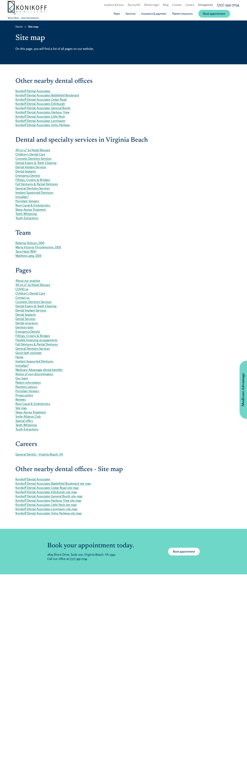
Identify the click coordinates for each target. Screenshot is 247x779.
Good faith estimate (28, 353)
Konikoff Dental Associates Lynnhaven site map (46, 509)
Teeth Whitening (26, 214)
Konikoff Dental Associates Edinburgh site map (46, 492)
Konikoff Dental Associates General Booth (42, 108)
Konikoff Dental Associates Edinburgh (40, 104)
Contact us (22, 297)
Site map (21, 408)
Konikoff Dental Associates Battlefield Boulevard (47, 95)
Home (19, 26)
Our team (21, 378)
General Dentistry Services (32, 188)
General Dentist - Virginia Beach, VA (39, 454)
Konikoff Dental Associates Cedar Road (41, 99)
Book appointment (186, 551)
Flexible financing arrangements (36, 340)
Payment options (26, 387)
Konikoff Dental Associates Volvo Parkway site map (48, 513)
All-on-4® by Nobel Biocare (32, 150)
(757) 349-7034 (78, 559)
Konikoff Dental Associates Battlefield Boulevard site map (53, 483)
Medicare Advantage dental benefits (39, 370)
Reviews (20, 399)
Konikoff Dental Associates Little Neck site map (46, 505)
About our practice (27, 280)
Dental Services (25, 319)
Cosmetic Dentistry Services (33, 158)
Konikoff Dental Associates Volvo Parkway (42, 125)
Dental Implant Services (30, 167)
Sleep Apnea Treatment (30, 209)
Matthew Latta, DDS (28, 256)
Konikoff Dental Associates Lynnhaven (40, 121)
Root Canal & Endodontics (32, 205)
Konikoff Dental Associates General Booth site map (48, 496)
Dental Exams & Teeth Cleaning (36, 163)
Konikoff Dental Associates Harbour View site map (48, 500)
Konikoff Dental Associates (32, 91)
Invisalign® (22, 197)
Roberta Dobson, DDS (29, 243)
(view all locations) (30, 17)
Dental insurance (26, 323)
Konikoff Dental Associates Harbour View (42, 112)
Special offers (24, 421)
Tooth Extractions (26, 218)
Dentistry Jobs (24, 327)
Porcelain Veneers (27, 201)
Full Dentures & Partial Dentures (36, 184)
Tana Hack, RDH (25, 251)
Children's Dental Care (30, 154)
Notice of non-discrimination (34, 374)
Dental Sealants (25, 171)
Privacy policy (24, 395)
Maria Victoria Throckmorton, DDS (38, 247)
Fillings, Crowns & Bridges (32, 180)
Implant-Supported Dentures (34, 192)
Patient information (28, 382)
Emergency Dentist (27, 175)
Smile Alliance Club (28, 416)
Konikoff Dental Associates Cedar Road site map (47, 488)
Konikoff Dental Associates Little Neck (40, 116)
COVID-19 (21, 289)
